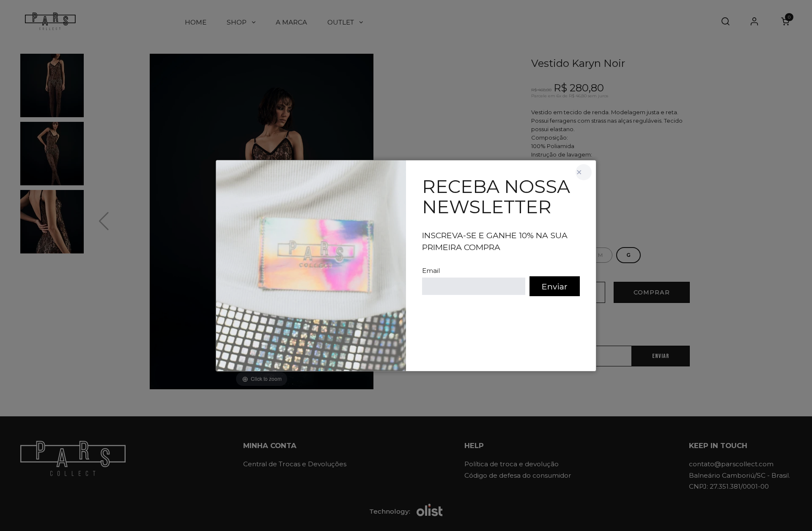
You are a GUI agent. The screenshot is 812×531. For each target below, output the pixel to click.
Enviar (555, 286)
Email (431, 271)
